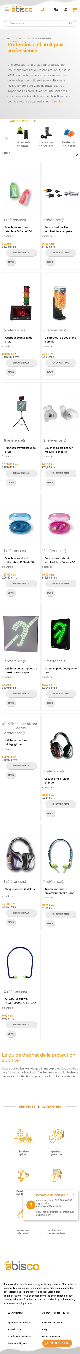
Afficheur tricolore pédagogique (16, 742)
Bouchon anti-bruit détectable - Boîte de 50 (19, 560)
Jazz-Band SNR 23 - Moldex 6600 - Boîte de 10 (20, 1001)
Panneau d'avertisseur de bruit (20, 449)
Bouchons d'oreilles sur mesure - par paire (58, 449)
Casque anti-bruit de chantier (57, 780)
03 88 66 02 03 (59, 1343)
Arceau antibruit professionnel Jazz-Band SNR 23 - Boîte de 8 (59, 891)
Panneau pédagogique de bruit (60, 670)
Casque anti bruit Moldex (20, 888)
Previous (6, 139)
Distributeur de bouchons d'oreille (60, 339)
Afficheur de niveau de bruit (18, 339)
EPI (68, 91)
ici (45, 1212)
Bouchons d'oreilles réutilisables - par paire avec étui (58, 229)
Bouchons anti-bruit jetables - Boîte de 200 (18, 229)
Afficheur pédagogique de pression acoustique (21, 670)
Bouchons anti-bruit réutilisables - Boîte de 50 (59, 560)
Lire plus (57, 101)
